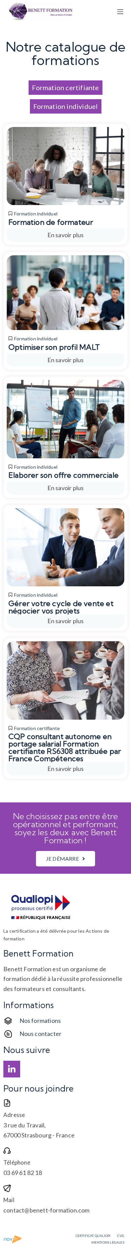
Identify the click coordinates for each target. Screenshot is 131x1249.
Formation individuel (35, 213)
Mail (8, 1199)
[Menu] (120, 12)
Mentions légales (107, 1242)
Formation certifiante (37, 728)
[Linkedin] (11, 1069)
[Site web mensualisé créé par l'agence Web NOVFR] (13, 1238)
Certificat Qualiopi (93, 1236)
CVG (120, 1236)
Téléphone (16, 1162)
